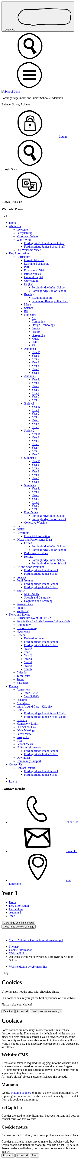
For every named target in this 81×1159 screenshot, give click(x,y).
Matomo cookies (21, 1092)
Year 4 (35, 365)
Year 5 (35, 369)
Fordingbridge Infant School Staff (44, 243)
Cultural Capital (33, 277)
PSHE (35, 342)
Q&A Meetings (26, 730)
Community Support (29, 761)
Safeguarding (24, 233)
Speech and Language (37, 597)
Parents (13, 686)
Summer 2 (30, 485)
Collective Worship (35, 522)
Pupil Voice (31, 512)
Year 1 (35, 355)
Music (35, 338)
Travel (20, 679)
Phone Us (72, 822)
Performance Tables (36, 553)
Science (28, 307)
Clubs (20, 710)
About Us (15, 226)
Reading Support (42, 297)
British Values (32, 273)
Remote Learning (27, 628)
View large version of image (19, 922)
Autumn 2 (30, 376)
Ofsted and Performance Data (34, 539)
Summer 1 (30, 457)
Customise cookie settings (46, 1011)
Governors (23, 532)
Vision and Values (27, 236)
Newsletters (24, 631)
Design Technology (43, 325)
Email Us (71, 851)
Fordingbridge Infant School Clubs (45, 713)
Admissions (24, 689)
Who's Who (24, 239)
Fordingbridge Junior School (49, 290)
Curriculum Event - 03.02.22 (34, 618)
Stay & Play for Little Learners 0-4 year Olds (43, 621)
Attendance (23, 703)
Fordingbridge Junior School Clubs (45, 716)
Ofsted (28, 543)
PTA (19, 740)
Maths (27, 304)
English (28, 284)
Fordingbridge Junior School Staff (44, 246)
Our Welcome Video (29, 250)
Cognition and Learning (38, 600)
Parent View (24, 733)
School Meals (25, 744)
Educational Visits (35, 270)
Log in (63, 136)
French (36, 328)
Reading (29, 294)
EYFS (20, 526)
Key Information (19, 253)
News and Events (19, 614)
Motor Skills (31, 594)
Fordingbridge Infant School (48, 287)
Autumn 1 (30, 348)
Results (28, 556)
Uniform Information (29, 747)
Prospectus (23, 737)
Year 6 (35, 372)
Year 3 (35, 362)
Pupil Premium (25, 580)
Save (34, 1155)
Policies (21, 577)
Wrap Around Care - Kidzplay (35, 706)
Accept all (22, 1011)
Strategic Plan (25, 604)
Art (34, 318)
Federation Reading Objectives (50, 301)
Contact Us (9, 29)
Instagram (22, 699)
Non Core (30, 314)
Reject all (8, 1011)
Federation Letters (35, 638)
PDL (27, 267)
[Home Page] (11, 91)
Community (24, 624)
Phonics (21, 607)
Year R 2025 (31, 692)
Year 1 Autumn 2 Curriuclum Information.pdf (36, 940)
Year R (36, 352)
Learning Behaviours (36, 263)
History (36, 331)
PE (33, 345)
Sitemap (14, 946)
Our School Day (26, 727)
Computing (38, 321)
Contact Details (26, 767)
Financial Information (37, 536)
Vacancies (22, 682)
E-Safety (22, 720)
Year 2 (35, 359)
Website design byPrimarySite (28, 966)
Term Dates (23, 675)
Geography (38, 335)
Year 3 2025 (31, 696)
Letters (21, 635)
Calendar (22, 672)
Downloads (23, 757)
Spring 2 (29, 430)
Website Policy (18, 953)
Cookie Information (20, 950)
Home (12, 222)
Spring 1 (29, 403)
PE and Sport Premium (30, 566)
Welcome (22, 229)
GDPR (21, 529)
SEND (21, 590)
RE (26, 311)
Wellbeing (23, 611)
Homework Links (27, 723)
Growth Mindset (34, 260)
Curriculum (23, 256)
